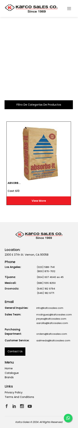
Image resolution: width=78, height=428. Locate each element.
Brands (9, 377)
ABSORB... (14, 183)
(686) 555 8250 (46, 283)
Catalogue (12, 373)
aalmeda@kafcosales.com (53, 340)
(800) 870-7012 (46, 271)
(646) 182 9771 (45, 293)
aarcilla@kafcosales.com (52, 323)
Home (9, 368)
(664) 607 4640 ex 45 (50, 277)
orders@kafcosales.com (51, 334)
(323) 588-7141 (46, 267)
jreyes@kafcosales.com (51, 319)
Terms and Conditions (19, 397)
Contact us (15, 351)
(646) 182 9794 (46, 288)
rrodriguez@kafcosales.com (54, 314)
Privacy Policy (14, 392)
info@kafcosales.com (49, 308)
